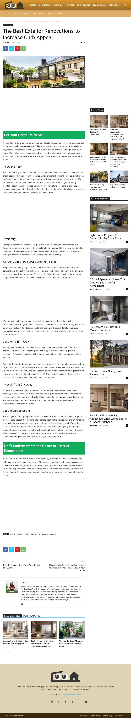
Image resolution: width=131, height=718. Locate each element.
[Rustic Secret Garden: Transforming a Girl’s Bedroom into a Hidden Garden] (99, 149)
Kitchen (70, 5)
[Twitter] (11, 48)
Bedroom (58, 5)
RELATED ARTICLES (12, 616)
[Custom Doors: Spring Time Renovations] (109, 354)
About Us (47, 14)
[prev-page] (4, 651)
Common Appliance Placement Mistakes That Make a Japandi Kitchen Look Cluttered (118, 161)
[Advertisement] (44, 109)
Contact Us (57, 14)
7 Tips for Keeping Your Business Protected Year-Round (98, 187)
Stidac (7, 42)
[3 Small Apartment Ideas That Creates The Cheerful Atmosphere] (109, 262)
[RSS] (65, 702)
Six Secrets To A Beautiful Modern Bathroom (105, 328)
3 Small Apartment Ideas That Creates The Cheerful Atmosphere (108, 282)
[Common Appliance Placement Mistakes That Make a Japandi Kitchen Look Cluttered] (119, 149)
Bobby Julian (94, 289)
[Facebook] (5, 48)
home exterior (31, 534)
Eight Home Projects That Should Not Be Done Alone (105, 237)
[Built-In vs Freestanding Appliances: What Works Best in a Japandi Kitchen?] (119, 121)
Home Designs (15, 21)
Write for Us (118, 716)
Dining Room (83, 5)
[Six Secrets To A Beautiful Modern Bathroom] (109, 310)
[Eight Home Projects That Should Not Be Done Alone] (109, 218)
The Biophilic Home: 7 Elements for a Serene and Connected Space (71, 643)
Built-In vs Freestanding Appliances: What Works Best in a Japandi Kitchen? (117, 134)
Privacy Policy (107, 716)
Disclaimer (84, 716)
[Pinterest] (17, 48)
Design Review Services (22, 14)
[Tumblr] (72, 702)
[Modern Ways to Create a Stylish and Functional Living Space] (15, 630)
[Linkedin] (23, 604)
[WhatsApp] (23, 48)
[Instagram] (51, 702)
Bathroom (114, 5)
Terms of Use (95, 716)
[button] (125, 5)
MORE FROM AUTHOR (32, 616)
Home (33, 5)
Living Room (99, 5)
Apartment (44, 5)
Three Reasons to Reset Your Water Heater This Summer (21, 566)
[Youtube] (86, 702)
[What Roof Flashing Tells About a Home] (119, 177)
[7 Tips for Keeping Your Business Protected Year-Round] (99, 177)
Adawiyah (93, 425)
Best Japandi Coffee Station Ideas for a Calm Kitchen (98, 132)
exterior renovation (16, 534)
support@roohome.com (71, 695)
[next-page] (8, 651)
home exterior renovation (47, 534)
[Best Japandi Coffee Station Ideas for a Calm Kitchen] (99, 121)
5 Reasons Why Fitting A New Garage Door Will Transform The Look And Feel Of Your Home (67, 568)
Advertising (37, 14)
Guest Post (7, 14)
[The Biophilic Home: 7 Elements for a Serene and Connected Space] (72, 630)
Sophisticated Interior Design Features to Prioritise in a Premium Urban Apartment (42, 643)
